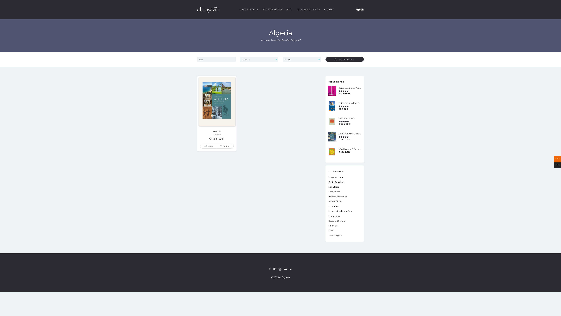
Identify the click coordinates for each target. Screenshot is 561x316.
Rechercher (345, 59)
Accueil (265, 40)
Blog (289, 9)
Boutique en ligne (272, 9)
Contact (329, 9)
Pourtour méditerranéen (340, 211)
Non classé (333, 187)
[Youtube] (280, 269)
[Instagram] (274, 269)
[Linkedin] (285, 269)
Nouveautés (334, 191)
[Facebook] (270, 269)
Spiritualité (333, 226)
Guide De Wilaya (336, 182)
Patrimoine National (337, 196)
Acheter (226, 146)
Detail (210, 146)
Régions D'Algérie (336, 221)
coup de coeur (335, 177)
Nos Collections (248, 9)
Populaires (333, 206)
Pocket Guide (335, 201)
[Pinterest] (291, 269)
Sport (331, 230)
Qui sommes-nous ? (307, 9)
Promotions (334, 216)
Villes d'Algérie (335, 235)
